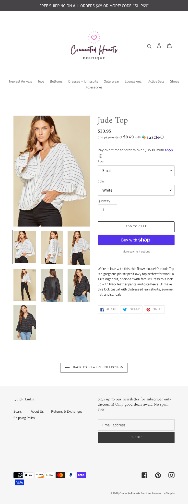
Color (101, 181)
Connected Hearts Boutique (135, 493)
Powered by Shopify (163, 493)
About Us (37, 411)
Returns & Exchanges (66, 411)
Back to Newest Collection (97, 367)
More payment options (136, 251)
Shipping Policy (24, 417)
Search (18, 411)
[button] (131, 137)
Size (101, 161)
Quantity (104, 200)
